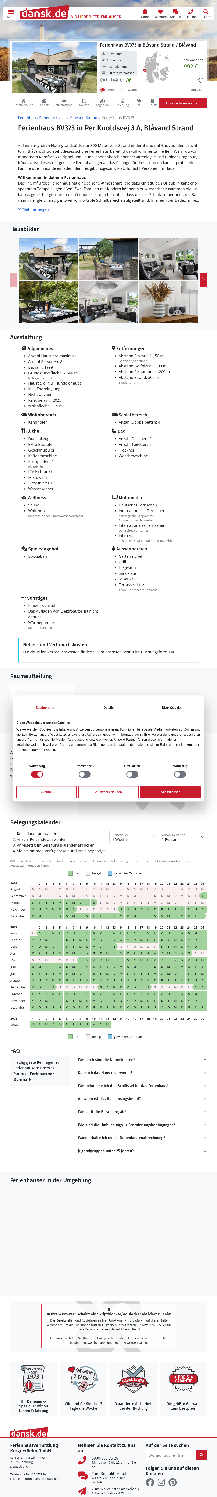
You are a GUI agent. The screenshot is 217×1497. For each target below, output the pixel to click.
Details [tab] (108, 707)
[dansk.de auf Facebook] (150, 1482)
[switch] (85, 774)
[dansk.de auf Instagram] (161, 1482)
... (63, 117)
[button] (11, 13)
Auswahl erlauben (108, 792)
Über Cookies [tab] (172, 707)
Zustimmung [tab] (45, 707)
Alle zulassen (170, 792)
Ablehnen (46, 792)
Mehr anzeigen (35, 209)
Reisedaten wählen (184, 103)
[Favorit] (200, 80)
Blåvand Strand (83, 117)
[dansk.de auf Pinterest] (172, 1482)
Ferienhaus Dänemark (37, 117)
